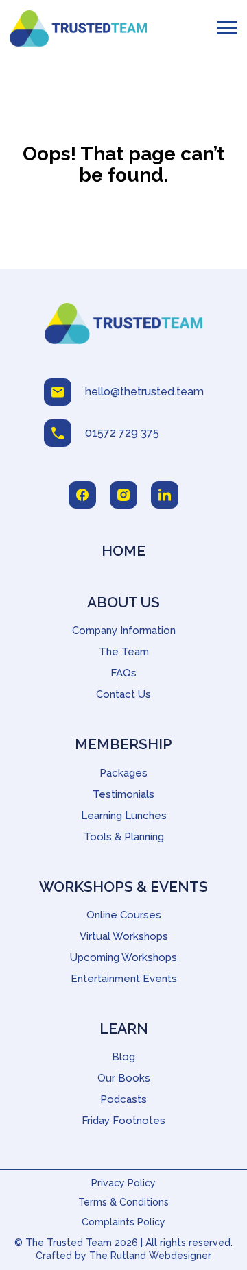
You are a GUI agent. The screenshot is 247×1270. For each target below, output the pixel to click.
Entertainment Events (124, 979)
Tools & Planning (124, 837)
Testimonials (123, 794)
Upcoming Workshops (123, 957)
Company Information (124, 630)
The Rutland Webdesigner (150, 1255)
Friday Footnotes (123, 1120)
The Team (124, 652)
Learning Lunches (124, 815)
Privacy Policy (123, 1182)
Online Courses (123, 915)
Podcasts (123, 1099)
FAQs (123, 673)
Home (123, 550)
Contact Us (123, 694)
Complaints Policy (123, 1222)
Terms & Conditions (123, 1202)
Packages (123, 773)
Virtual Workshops (124, 936)
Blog (123, 1057)
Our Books (123, 1078)
